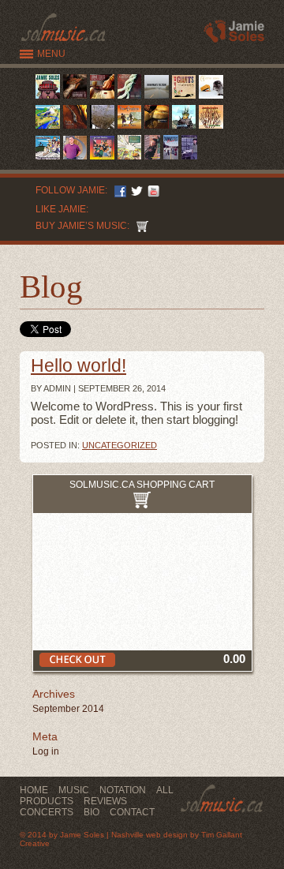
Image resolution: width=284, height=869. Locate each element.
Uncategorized (119, 445)
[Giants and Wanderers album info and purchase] (184, 98)
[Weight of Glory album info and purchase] (102, 128)
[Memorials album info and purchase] (156, 128)
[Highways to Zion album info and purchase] (156, 98)
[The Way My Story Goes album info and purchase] (48, 159)
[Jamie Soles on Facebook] (118, 190)
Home (34, 790)
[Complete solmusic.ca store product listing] (140, 225)
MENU (51, 53)
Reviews (105, 801)
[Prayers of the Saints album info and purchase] (130, 159)
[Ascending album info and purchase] (184, 128)
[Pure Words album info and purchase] (75, 128)
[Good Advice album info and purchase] (102, 159)
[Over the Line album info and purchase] (152, 159)
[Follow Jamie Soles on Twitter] (134, 190)
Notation (122, 790)
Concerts (46, 812)
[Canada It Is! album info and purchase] (48, 98)
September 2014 (68, 708)
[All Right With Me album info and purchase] (171, 159)
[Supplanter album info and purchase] (75, 98)
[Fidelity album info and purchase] (189, 159)
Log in (45, 751)
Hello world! (78, 366)
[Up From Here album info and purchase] (211, 128)
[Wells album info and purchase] (48, 128)
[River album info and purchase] (75, 159)
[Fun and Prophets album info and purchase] (130, 128)
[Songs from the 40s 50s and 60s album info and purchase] (211, 98)
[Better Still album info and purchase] (130, 98)
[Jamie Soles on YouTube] (151, 190)
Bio (91, 812)
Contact (132, 812)
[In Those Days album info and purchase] (102, 98)
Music (73, 790)
